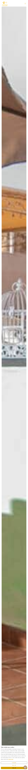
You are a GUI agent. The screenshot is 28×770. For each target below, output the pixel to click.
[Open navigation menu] (25, 3)
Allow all (14, 768)
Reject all (14, 765)
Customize (14, 762)
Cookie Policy (10, 759)
